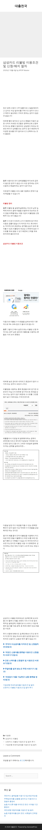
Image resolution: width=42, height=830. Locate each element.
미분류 (8, 735)
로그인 (22, 760)
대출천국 (21, 6)
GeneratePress (32, 827)
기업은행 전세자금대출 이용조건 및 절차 (18, 685)
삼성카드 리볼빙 (11, 738)
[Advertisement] (21, 35)
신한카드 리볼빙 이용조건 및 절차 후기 (18, 687)
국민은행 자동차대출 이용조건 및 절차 (18, 810)
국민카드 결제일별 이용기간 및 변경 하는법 (20, 796)
